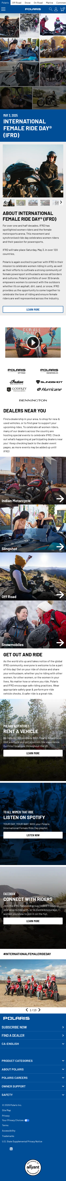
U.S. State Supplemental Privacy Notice (22, 1141)
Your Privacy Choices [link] (13, 1120)
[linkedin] (11, 1149)
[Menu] (3, 9)
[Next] (60, 202)
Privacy (5, 1115)
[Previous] (5, 202)
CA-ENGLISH (10, 1043)
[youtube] (3, 1149)
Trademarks (8, 1136)
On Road (38, 2)
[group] (33, 170)
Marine (49, 2)
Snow (27, 2)
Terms (5, 1125)
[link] (33, 1061)
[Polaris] (33, 9)
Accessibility (8, 1130)
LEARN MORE (33, 309)
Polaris (5, 2)
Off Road (16, 2)
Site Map (6, 1110)
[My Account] (56, 9)
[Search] (51, 9)
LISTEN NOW (33, 835)
